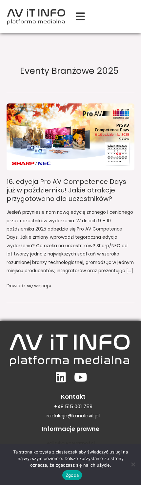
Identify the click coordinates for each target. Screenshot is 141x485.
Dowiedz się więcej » (29, 285)
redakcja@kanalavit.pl (73, 415)
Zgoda (72, 475)
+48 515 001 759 (73, 406)
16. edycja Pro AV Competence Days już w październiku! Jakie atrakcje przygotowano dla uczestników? (66, 190)
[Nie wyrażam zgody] (133, 464)
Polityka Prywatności (71, 443)
